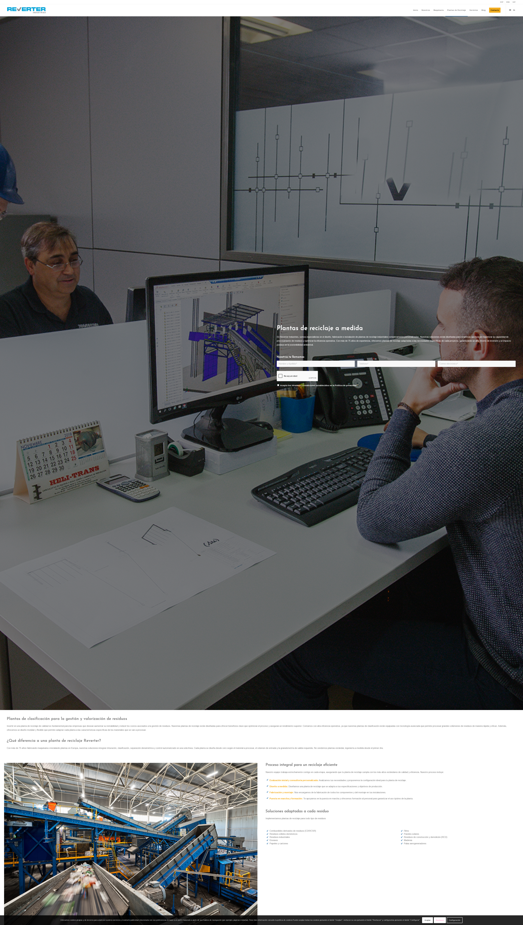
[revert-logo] (26, 10)
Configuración (454, 920)
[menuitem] (502, 2)
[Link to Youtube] (510, 10)
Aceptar (428, 920)
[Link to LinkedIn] (514, 10)
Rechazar (440, 920)
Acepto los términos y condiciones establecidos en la (319, 385)
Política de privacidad (345, 385)
